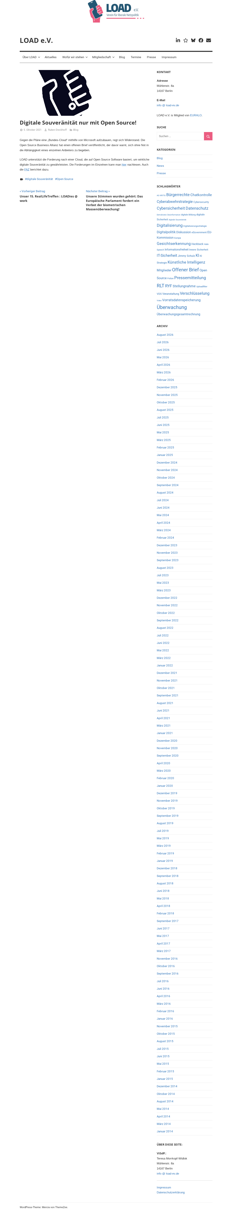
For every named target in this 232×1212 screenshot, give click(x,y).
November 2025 (167, 395)
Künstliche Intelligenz (186, 262)
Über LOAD (30, 57)
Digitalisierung (170, 225)
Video (159, 300)
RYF (168, 285)
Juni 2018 (163, 891)
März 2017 (164, 951)
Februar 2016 (165, 1011)
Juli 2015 (163, 1048)
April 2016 (163, 996)
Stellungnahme (184, 286)
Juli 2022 (163, 635)
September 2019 (168, 815)
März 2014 (164, 1124)
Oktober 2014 (166, 1094)
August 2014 (165, 1101)
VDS (159, 293)
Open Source (65, 179)
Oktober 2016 (166, 966)
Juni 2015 (163, 1056)
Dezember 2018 (167, 868)
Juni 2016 (163, 988)
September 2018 (168, 876)
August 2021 (165, 703)
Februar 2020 (165, 778)
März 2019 (164, 845)
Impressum (169, 57)
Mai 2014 (163, 1108)
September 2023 (168, 560)
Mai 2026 (163, 357)
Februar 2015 (165, 1071)
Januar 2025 (165, 455)
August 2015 (165, 1041)
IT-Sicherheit (167, 255)
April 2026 (163, 364)
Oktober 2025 (166, 402)
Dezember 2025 (167, 387)
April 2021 (163, 718)
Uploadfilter (201, 286)
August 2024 (165, 492)
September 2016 (168, 973)
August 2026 (165, 334)
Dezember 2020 (167, 740)
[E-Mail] (208, 40)
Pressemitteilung (190, 277)
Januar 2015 (165, 1078)
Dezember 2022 (167, 597)
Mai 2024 (163, 515)
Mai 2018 (163, 898)
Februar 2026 (165, 380)
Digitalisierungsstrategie (195, 226)
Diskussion (183, 232)
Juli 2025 (163, 417)
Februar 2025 (165, 447)
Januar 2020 (165, 785)
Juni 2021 (163, 710)
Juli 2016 (163, 981)
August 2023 (165, 567)
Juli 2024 (163, 500)
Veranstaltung (170, 293)
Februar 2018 (165, 913)
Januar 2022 (165, 665)
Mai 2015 (163, 1063)
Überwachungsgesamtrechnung (178, 314)
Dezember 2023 (167, 545)
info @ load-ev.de (168, 105)
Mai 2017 (163, 936)
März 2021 (164, 725)
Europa (177, 238)
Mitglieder (164, 270)
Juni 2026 (163, 350)
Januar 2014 (165, 1131)
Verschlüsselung (194, 293)
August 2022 (165, 627)
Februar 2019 (165, 853)
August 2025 (165, 410)
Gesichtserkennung (174, 243)
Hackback (197, 244)
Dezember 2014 (167, 1086)
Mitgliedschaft (101, 57)
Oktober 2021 (166, 688)
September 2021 (168, 695)
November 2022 (167, 605)
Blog (122, 57)
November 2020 (167, 748)
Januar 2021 (165, 733)
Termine (136, 57)
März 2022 (164, 658)
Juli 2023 (163, 575)
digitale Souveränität (40, 179)
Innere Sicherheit (198, 249)
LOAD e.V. (36, 40)
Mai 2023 (163, 582)
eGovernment (199, 232)
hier (124, 164)
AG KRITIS (161, 195)
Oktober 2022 (166, 613)
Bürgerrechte (178, 194)
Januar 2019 (165, 861)
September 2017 (168, 921)
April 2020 (163, 763)
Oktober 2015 (166, 1033)
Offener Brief (185, 270)
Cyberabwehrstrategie (175, 201)
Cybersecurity (201, 202)
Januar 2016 (165, 1018)
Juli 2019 (163, 831)
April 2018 (163, 906)
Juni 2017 (163, 928)
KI (197, 255)
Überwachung (172, 307)
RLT (160, 285)
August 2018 (165, 883)
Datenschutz (197, 208)
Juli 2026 (163, 342)
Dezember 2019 (167, 793)
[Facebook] (201, 40)
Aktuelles (51, 57)
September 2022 (168, 620)
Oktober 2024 (166, 477)
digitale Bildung (188, 214)
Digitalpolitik (166, 232)
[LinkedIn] (178, 40)
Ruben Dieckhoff (57, 129)
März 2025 (164, 440)
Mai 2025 (163, 432)
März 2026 (164, 372)
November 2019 (167, 800)
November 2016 (167, 958)
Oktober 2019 (166, 808)
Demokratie (162, 215)
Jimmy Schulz (186, 255)
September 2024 (168, 485)
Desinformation (173, 215)
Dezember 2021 (167, 673)
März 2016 (164, 1003)
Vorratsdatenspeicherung (181, 300)
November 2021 (167, 680)
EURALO (196, 115)
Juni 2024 (163, 507)
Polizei (170, 278)
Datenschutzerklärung (171, 1192)
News (160, 165)
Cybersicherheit (171, 208)
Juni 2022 (163, 643)
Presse (151, 57)
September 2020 (168, 755)
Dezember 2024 (167, 462)
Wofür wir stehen (73, 57)
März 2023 (164, 590)
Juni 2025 (163, 425)
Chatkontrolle (201, 195)
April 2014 (163, 1116)
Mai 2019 (163, 838)
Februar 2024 (165, 537)
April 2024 (163, 522)
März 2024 (164, 530)
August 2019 (165, 823)
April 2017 (163, 943)
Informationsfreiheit (177, 249)
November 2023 (167, 552)
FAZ (26, 169)
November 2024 (167, 470)
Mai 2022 (163, 650)
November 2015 (167, 1026)
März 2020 (164, 770)
